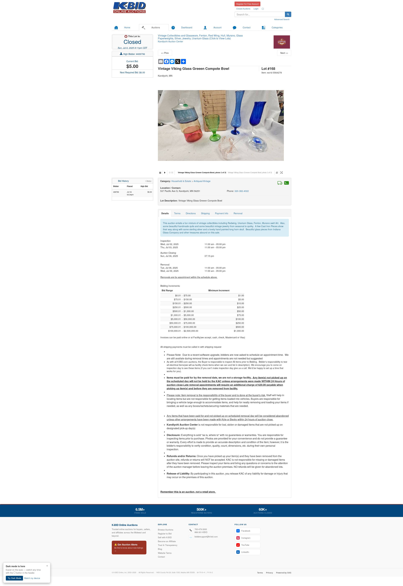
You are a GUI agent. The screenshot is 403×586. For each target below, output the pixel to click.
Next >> (284, 52)
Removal (238, 213)
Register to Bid (164, 533)
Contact (161, 556)
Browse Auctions (165, 529)
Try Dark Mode (14, 578)
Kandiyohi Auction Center (170, 41)
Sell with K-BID (165, 537)
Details (165, 213)
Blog (160, 548)
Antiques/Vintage (202, 181)
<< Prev (165, 52)
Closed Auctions (243, 8)
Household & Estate (181, 181)
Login (256, 8)
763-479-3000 (201, 529)
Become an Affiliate (167, 541)
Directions (191, 213)
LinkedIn (243, 551)
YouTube (243, 544)
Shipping (205, 213)
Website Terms (165, 552)
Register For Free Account (247, 4)
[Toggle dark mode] (262, 8)
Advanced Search (281, 19)
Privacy (269, 572)
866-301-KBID (201, 532)
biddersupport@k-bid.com (206, 536)
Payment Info (221, 213)
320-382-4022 (242, 191)
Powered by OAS (283, 572)
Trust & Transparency (167, 545)
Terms (177, 213)
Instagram (243, 537)
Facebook (244, 530)
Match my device (32, 578)
